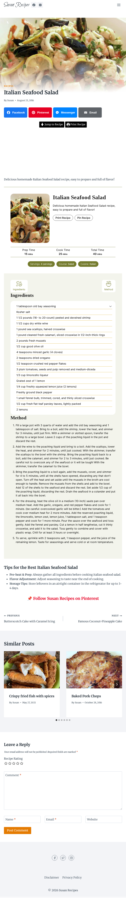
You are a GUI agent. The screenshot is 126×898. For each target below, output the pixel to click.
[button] (110, 306)
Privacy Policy (72, 877)
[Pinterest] (40, 5)
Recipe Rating (13, 758)
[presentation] (32, 669)
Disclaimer (51, 877)
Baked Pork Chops (86, 696)
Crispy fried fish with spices (31, 696)
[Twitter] (63, 858)
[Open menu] (118, 5)
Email (51, 819)
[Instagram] (71, 858)
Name (10, 819)
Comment (13, 775)
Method (108, 289)
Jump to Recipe (53, 124)
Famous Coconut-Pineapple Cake (100, 618)
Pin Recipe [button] (83, 217)
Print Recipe (77, 124)
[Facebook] (34, 5)
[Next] (116, 684)
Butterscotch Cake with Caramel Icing (29, 618)
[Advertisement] (63, 153)
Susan (10, 100)
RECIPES (8, 86)
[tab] (56, 720)
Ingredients (19, 289)
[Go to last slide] (9, 684)
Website (92, 819)
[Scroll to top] (117, 893)
